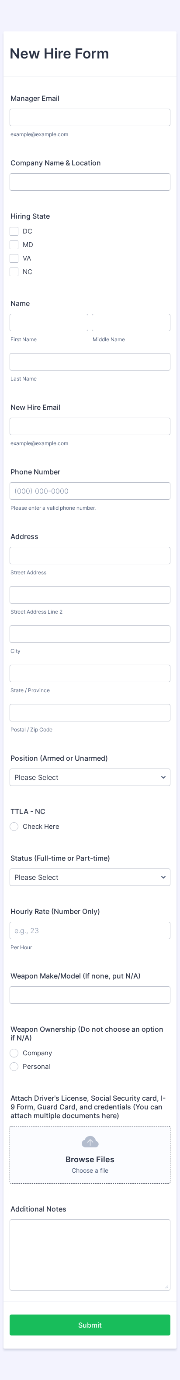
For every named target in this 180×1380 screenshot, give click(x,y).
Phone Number (35, 471)
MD (28, 244)
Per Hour (21, 947)
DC (27, 231)
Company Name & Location (55, 162)
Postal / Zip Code (31, 729)
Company (37, 1053)
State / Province (30, 690)
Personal (36, 1066)
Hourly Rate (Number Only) (55, 911)
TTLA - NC (27, 811)
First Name (23, 339)
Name (20, 303)
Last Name (23, 378)
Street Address (28, 572)
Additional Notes (38, 1209)
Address (24, 536)
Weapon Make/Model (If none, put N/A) (75, 975)
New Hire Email (35, 407)
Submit (90, 1325)
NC (27, 272)
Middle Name (109, 339)
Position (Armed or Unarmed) (59, 758)
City (15, 651)
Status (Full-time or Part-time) (60, 858)
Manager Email (34, 98)
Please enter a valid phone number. (53, 508)
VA (27, 258)
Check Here (41, 826)
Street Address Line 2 (36, 611)
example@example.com (39, 134)
